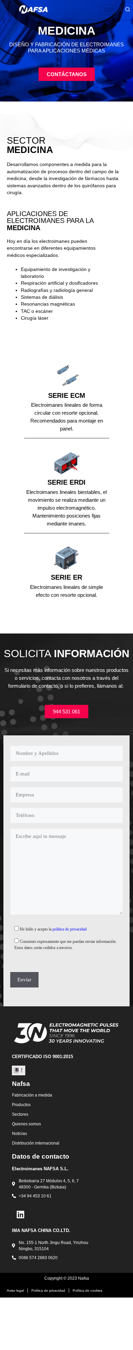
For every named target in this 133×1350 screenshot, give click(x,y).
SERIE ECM (66, 395)
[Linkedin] (20, 1214)
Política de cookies (87, 1290)
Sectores (20, 1114)
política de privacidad (70, 929)
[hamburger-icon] (108, 10)
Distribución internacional (35, 1143)
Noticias (19, 1133)
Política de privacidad (48, 1290)
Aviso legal (15, 1290)
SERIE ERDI (66, 482)
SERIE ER (66, 577)
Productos (21, 1104)
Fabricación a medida (32, 1095)
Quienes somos (26, 1124)
